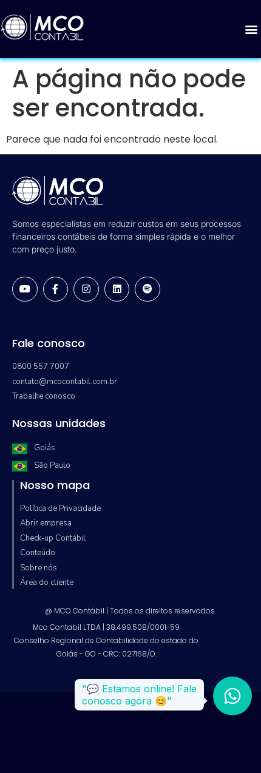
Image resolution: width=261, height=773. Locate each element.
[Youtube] (25, 289)
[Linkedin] (117, 289)
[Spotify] (147, 289)
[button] (251, 29)
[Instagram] (86, 289)
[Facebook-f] (56, 289)
